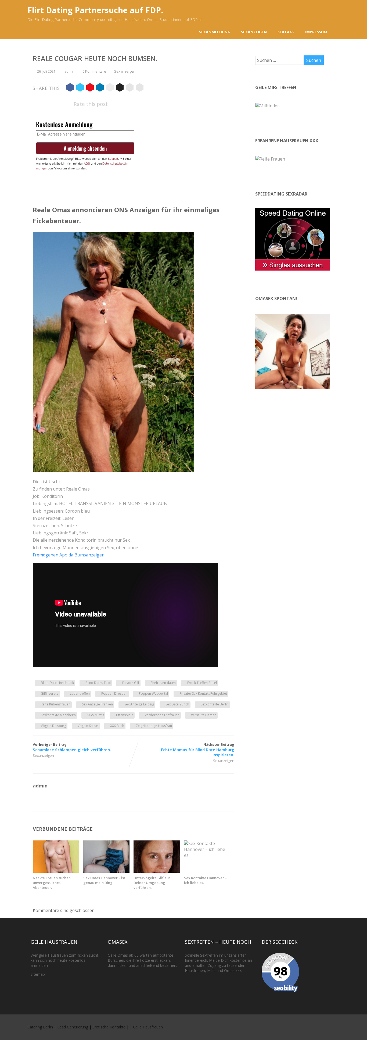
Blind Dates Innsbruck (57, 682)
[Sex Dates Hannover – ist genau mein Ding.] (106, 871)
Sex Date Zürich (177, 704)
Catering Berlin (40, 1027)
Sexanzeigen (254, 31)
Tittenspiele (124, 715)
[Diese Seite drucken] (139, 88)
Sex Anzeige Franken (97, 704)
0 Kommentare (94, 71)
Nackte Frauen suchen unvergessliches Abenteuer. (52, 882)
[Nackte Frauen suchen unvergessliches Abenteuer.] (56, 871)
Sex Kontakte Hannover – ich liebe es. (205, 880)
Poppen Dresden (114, 693)
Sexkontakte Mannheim (58, 715)
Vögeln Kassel (88, 725)
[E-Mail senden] (130, 88)
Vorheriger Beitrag (72, 747)
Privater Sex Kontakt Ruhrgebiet (203, 693)
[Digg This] (120, 88)
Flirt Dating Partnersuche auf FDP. (95, 10)
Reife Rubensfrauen (55, 704)
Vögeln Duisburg (53, 725)
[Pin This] (90, 88)
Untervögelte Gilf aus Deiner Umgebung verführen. (152, 882)
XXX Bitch (117, 725)
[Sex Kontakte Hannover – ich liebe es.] (207, 855)
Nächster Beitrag (197, 749)
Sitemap (38, 974)
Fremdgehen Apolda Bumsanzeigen (69, 555)
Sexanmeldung (214, 31)
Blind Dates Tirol (98, 682)
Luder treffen (80, 693)
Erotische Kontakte (108, 1027)
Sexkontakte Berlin (215, 704)
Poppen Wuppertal (153, 693)
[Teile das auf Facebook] (70, 88)
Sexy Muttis (95, 715)
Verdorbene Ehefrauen (162, 715)
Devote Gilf (130, 682)
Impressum (316, 31)
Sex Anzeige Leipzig (139, 704)
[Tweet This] (80, 88)
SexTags (286, 31)
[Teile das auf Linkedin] (100, 88)
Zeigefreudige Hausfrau (154, 725)
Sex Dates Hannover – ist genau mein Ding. (104, 880)
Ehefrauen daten (163, 682)
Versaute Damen (203, 715)
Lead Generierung (72, 1027)
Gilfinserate (49, 693)
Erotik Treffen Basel (202, 682)
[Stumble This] (110, 88)
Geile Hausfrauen (148, 1027)
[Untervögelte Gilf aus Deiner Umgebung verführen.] (157, 871)
